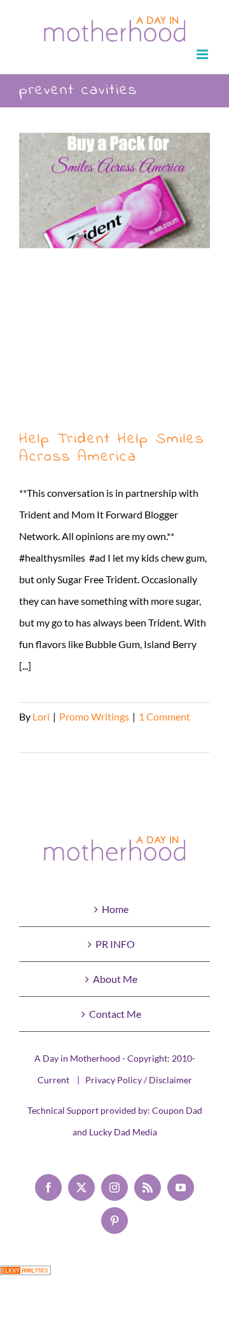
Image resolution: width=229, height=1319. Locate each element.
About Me (115, 979)
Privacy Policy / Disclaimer (138, 1079)
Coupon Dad (177, 1110)
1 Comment (164, 716)
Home (115, 909)
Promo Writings (94, 716)
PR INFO (115, 944)
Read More (43, 738)
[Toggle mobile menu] (203, 54)
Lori (41, 716)
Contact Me (115, 1014)
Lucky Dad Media (123, 1131)
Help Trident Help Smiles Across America (115, 275)
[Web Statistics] (25, 1276)
